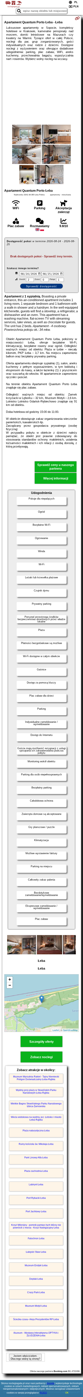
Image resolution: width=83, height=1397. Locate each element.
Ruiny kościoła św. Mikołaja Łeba (36, 1144)
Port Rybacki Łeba (36, 1198)
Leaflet (56, 1030)
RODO (43, 1392)
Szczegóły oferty (41, 1041)
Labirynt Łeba (36, 1184)
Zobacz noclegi (41, 1057)
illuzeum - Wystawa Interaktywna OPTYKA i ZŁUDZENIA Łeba (36, 1334)
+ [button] (9, 979)
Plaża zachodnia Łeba (36, 1171)
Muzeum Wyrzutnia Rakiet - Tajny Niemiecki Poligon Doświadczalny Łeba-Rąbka (36, 1078)
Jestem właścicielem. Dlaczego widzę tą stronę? (25, 1357)
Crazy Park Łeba (36, 1292)
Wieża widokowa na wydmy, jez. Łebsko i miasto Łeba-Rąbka (36, 1118)
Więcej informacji (55, 478)
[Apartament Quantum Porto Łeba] (27, 135)
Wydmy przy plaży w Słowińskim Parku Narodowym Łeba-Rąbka (36, 1091)
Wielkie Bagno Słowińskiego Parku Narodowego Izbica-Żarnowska (36, 1105)
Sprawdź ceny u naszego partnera (55, 466)
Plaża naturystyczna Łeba (36, 1130)
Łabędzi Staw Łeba (36, 1252)
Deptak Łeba (36, 1279)
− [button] (9, 985)
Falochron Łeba (36, 1238)
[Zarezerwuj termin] (77, 18)
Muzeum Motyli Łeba (36, 1306)
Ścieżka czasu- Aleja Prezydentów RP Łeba (36, 1319)
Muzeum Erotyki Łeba (36, 1265)
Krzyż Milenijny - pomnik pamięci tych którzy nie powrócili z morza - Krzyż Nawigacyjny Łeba (36, 1226)
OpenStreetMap (70, 1030)
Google (50, 1383)
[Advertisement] (41, 93)
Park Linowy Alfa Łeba (36, 1157)
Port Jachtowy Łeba (36, 1211)
